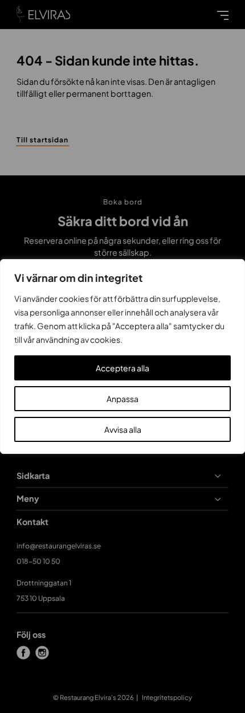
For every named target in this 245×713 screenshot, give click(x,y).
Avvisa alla (122, 429)
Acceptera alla (122, 368)
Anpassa (122, 399)
